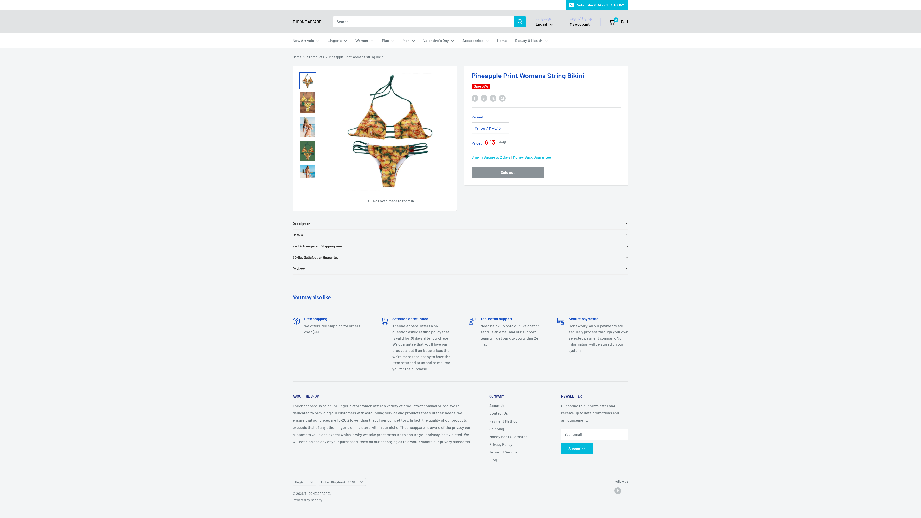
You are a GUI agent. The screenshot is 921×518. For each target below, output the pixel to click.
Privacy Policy (500, 444)
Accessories (472, 40)
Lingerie (335, 40)
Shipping (496, 428)
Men (406, 40)
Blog (493, 460)
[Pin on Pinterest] (484, 98)
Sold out (508, 172)
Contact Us (498, 413)
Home (502, 40)
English (300, 482)
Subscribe (577, 448)
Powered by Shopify (307, 500)
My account (580, 24)
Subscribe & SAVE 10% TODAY (600, 5)
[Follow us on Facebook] (617, 490)
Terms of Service (503, 452)
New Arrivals (303, 40)
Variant (478, 117)
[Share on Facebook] (475, 98)
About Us (497, 405)
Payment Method (503, 421)
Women (361, 40)
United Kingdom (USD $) (338, 482)
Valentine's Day (436, 40)
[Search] (520, 21)
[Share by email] (502, 98)
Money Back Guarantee (532, 157)
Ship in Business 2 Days (491, 157)
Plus (385, 40)
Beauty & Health (528, 40)
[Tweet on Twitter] (493, 98)
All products (315, 57)
